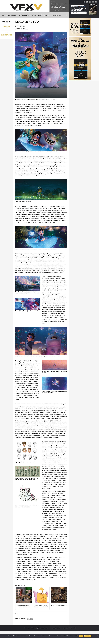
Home (2, 15)
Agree (80, 635)
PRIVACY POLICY (72, 628)
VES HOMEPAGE (56, 15)
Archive (33, 15)
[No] (97, 636)
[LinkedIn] (93, 1)
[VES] (84, 1)
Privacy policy (87, 635)
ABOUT (40, 15)
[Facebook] (90, 1)
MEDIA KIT (47, 15)
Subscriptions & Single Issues (79, 12)
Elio (16, 613)
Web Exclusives (11, 15)
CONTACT (54, 628)
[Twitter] (87, 1)
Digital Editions (24, 15)
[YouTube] (96, 1)
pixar (18, 613)
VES (59, 628)
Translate (82, 6)
